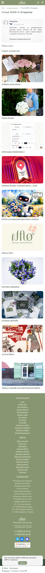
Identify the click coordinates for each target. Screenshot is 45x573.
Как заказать (22, 417)
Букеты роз (22, 444)
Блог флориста (22, 407)
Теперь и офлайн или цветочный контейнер (21, 388)
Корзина (6, 571)
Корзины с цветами (22, 451)
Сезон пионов (8, 118)
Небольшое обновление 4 (13, 152)
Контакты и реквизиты (22, 428)
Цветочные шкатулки (22, 454)
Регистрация (13, 568)
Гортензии (22, 472)
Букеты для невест (22, 459)
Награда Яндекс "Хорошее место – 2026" (20, 185)
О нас (22, 402)
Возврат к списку (7, 46)
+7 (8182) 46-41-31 (22, 531)
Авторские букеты (22, 462)
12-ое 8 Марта (8, 354)
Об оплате (22, 420)
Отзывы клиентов (22, 409)
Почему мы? (22, 404)
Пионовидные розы (22, 467)
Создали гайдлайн (10, 320)
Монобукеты (22, 446)
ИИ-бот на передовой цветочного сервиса (20, 219)
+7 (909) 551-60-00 (22, 534)
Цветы (22, 437)
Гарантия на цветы (22, 425)
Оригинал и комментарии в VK (20, 39)
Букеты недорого (22, 464)
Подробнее (14, 559)
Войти (6, 568)
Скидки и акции (22, 415)
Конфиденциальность (22, 433)
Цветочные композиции (22, 457)
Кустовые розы (22, 469)
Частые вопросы (22, 412)
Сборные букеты (22, 449)
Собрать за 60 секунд (11, 84)
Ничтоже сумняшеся (10, 287)
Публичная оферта (22, 430)
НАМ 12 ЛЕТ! (7, 253)
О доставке (22, 422)
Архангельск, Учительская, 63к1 (23, 522)
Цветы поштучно (22, 441)
